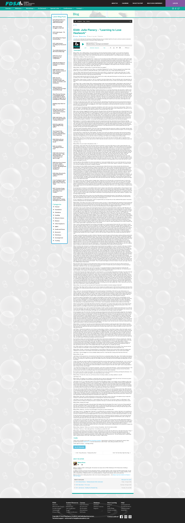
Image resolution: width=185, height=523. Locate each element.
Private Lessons (111, 510)
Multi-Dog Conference (154, 3)
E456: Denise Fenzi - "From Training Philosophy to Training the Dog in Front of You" (59, 198)
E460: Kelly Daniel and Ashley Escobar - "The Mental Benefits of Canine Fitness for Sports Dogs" (58, 155)
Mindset (57, 220)
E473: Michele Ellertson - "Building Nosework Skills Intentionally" (59, 21)
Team (108, 512)
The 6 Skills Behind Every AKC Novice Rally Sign (59, 50)
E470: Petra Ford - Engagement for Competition (57, 57)
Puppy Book (110, 508)
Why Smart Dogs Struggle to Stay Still (58, 27)
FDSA (54, 503)
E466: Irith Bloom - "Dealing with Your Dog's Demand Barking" (59, 88)
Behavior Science (59, 218)
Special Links (54, 8)
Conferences (68, 8)
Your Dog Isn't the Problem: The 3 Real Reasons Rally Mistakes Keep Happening (59, 133)
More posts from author (126, 479)
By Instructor (83, 506)
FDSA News (58, 235)
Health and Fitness (60, 229)
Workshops (29, 8)
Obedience (58, 212)
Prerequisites (84, 510)
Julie (74, 39)
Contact (79, 8)
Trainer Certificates (71, 512)
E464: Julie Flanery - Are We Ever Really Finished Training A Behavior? (59, 119)
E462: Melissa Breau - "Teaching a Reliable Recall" (58, 140)
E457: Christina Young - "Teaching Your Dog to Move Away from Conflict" (59, 190)
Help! (123, 503)
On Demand (42, 8)
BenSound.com (86, 441)
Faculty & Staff (138, 3)
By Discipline (83, 508)
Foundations (58, 209)
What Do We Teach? (58, 506)
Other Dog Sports (60, 223)
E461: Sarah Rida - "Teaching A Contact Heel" (58, 147)
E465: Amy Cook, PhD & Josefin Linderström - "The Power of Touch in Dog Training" (59, 111)
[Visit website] (78, 464)
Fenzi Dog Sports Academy (95, 440)
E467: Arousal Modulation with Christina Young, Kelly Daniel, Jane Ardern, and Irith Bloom (59, 80)
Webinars (18, 8)
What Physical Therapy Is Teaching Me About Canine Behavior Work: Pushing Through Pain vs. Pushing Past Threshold (59, 96)
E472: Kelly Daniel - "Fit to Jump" (59, 32)
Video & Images (125, 508)
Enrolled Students (126, 506)
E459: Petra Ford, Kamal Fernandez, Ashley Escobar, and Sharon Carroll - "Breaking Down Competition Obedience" (59, 166)
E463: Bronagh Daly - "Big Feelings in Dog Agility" (58, 125)
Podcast (57, 206)
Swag (67, 510)
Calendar (125, 3)
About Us (115, 3)
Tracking (57, 240)
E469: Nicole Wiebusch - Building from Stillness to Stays (59, 64)
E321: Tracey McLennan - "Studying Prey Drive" (86, 452)
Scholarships (69, 506)
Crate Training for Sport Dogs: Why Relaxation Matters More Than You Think (59, 182)
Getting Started (125, 504)
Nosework (58, 232)
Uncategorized (59, 237)
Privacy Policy (56, 512)
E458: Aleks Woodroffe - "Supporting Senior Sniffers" (59, 174)
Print (76, 25)
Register (96, 508)
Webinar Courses (98, 506)
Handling (57, 215)
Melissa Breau (83, 36)
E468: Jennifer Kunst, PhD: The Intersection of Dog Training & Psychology (59, 71)
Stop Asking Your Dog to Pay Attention (59, 38)
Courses (8, 8)
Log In (175, 3)
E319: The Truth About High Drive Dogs (121, 452)
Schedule (96, 504)
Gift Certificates (70, 508)
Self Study (82, 512)
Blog (108, 506)
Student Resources (72, 503)
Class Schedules (84, 504)
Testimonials (55, 510)
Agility (56, 226)
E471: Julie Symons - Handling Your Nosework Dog (59, 45)
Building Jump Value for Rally (59, 104)
